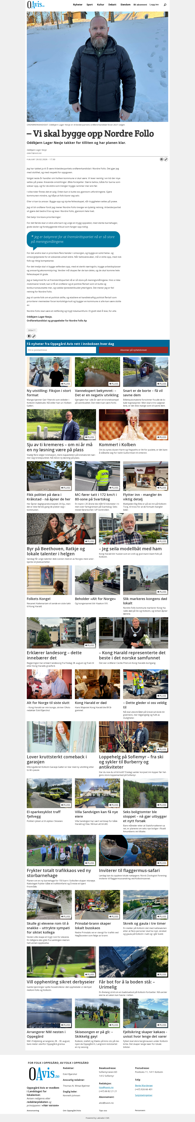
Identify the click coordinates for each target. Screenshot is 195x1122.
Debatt (112, 4)
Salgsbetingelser (143, 1095)
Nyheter (77, 4)
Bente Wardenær (144, 1085)
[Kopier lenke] (166, 159)
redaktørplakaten (37, 1102)
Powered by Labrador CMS (97, 1118)
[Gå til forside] (35, 4)
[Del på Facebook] (162, 159)
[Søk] (165, 4)
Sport (90, 4)
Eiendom (126, 4)
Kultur (100, 4)
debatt (32, 330)
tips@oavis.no (106, 1087)
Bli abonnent (140, 4)
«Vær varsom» (50, 1105)
